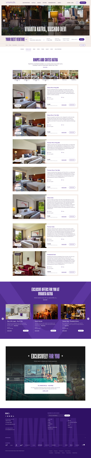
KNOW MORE (64, 104)
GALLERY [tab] (47, 49)
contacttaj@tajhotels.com (10, 429)
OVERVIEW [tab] (22, 49)
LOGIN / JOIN (70, 2)
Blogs (69, 425)
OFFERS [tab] (38, 49)
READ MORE (45, 67)
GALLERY (18, 105)
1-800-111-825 (8, 420)
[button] (75, 39)
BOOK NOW (83, 2)
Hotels (49, 420)
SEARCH (81, 39)
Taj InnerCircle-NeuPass (72, 422)
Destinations (50, 423)
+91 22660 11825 (8, 422)
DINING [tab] (34, 49)
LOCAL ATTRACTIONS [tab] (58, 49)
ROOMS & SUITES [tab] (28, 49)
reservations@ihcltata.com (10, 424)
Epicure (69, 423)
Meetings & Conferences (52, 427)
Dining (49, 422)
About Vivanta (50, 428)
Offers (49, 425)
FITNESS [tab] (42, 49)
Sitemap (69, 420)
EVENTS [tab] (51, 49)
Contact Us (70, 427)
